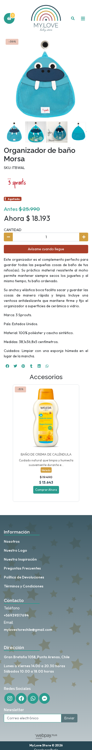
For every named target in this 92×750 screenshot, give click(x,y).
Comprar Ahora (46, 490)
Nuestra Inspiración (20, 559)
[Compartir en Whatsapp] (47, 366)
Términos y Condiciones (23, 586)
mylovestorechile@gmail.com (28, 629)
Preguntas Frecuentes (22, 568)
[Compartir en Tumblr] (31, 366)
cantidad (12, 230)
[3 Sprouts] (16, 182)
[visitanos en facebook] (21, 698)
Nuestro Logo (15, 550)
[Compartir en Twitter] (15, 366)
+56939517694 (16, 615)
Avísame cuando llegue (46, 249)
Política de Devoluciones (24, 577)
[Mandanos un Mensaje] (44, 698)
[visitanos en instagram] (9, 698)
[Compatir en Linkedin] (39, 366)
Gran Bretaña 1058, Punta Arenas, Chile (37, 657)
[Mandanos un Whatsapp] (33, 698)
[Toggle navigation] (82, 18)
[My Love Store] (46, 18)
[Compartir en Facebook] (7, 366)
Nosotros (12, 541)
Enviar (69, 718)
